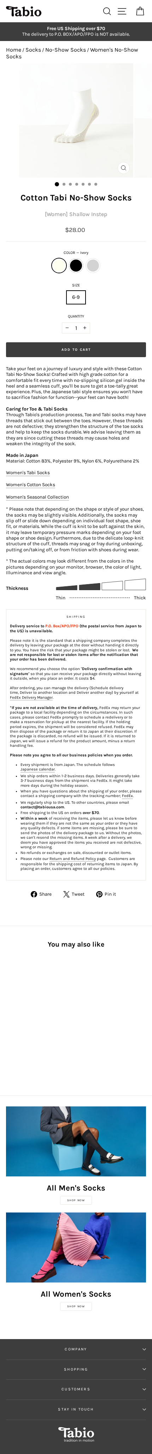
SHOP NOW (76, 1200)
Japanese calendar (38, 769)
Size (76, 285)
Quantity (76, 316)
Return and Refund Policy (72, 858)
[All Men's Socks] (76, 1141)
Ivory (59, 265)
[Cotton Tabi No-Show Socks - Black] (18, 1018)
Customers (76, 1389)
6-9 (76, 297)
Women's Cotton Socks (30, 484)
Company (76, 1349)
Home (13, 49)
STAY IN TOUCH (76, 1409)
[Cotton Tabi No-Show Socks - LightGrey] (26, 1018)
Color (76, 252)
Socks (33, 49)
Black (76, 265)
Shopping (76, 1369)
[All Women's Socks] (76, 1247)
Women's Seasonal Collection (37, 497)
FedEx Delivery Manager (31, 697)
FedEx (127, 795)
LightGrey (93, 265)
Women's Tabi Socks (28, 472)
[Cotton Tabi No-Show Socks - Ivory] (10, 1018)
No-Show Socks (65, 49)
